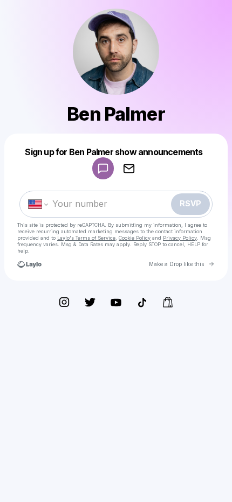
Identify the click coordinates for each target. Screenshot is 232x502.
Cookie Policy (135, 238)
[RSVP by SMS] (103, 168)
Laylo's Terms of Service (86, 238)
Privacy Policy (180, 238)
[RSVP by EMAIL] (129, 168)
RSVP (190, 203)
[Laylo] (29, 264)
